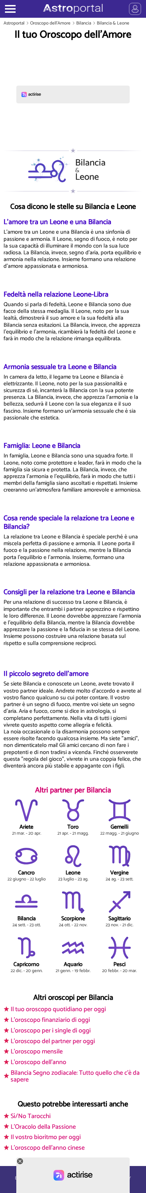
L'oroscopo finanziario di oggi (50, 1020)
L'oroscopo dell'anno (38, 1062)
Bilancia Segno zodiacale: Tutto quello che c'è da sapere (75, 1076)
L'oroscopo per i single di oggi (51, 1031)
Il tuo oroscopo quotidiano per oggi (58, 1009)
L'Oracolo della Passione (43, 1127)
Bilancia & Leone (113, 23)
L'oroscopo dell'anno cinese (48, 1148)
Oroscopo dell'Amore (50, 23)
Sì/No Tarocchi (31, 1116)
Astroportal (14, 23)
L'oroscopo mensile (37, 1052)
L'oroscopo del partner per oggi (53, 1041)
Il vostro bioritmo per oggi (46, 1137)
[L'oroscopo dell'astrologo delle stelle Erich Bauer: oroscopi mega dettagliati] (73, 9)
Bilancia (83, 23)
